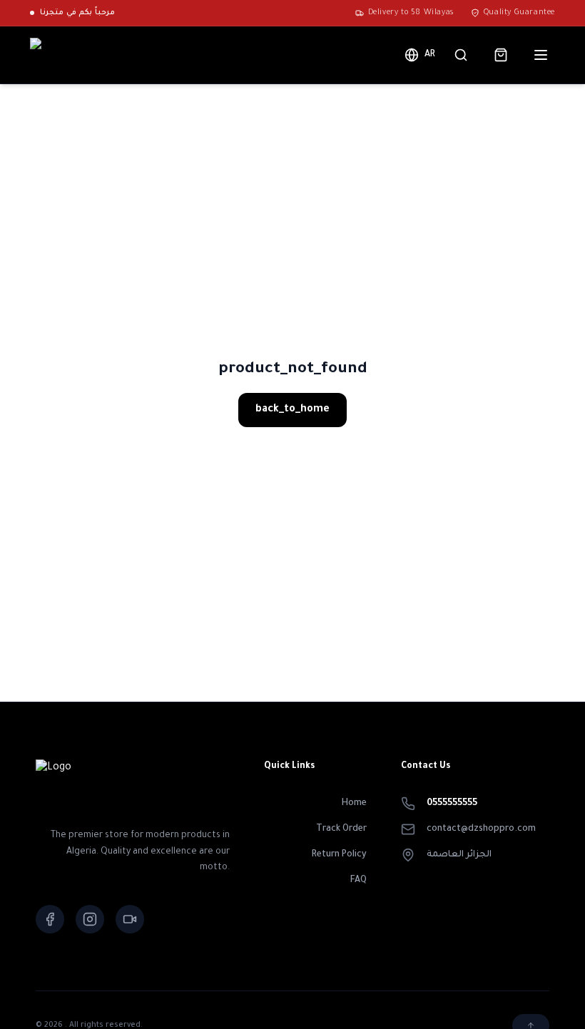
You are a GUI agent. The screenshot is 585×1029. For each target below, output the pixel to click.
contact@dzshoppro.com (481, 829)
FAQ (358, 881)
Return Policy (339, 855)
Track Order (341, 829)
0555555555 (452, 804)
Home (354, 804)
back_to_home (292, 410)
